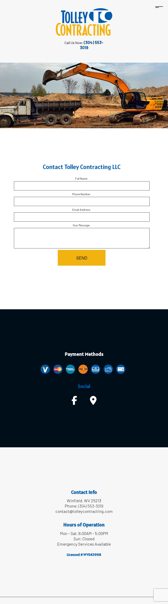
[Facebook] (74, 402)
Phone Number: (81, 194)
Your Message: (82, 225)
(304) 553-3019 (90, 505)
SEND (81, 258)
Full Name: (81, 178)
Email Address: (81, 209)
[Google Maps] (93, 402)
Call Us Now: (84, 45)
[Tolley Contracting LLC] (84, 22)
